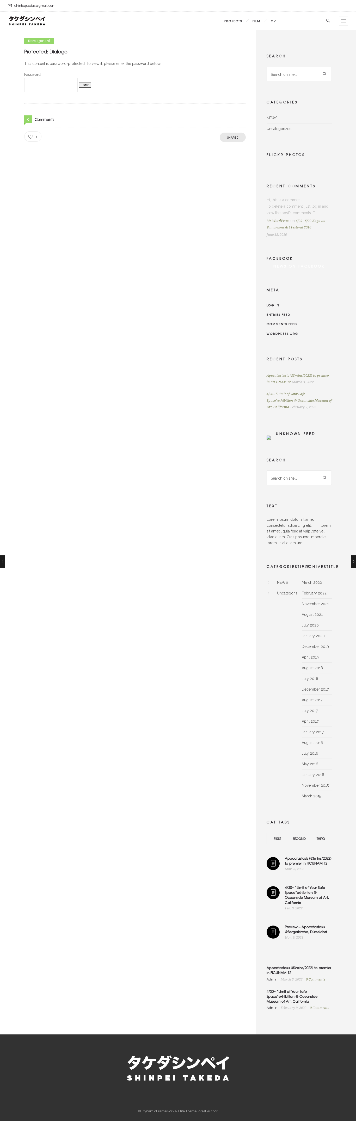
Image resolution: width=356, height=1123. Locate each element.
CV (273, 21)
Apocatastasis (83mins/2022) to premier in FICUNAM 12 (308, 861)
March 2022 (312, 582)
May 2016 (310, 764)
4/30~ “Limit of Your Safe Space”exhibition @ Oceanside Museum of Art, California (299, 400)
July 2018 (310, 679)
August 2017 (312, 700)
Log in (273, 305)
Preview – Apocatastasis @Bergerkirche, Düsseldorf (306, 929)
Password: (32, 74)
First (277, 838)
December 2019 (315, 646)
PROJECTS (233, 21)
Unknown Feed (296, 433)
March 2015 (311, 796)
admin (272, 979)
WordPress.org (282, 333)
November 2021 (315, 604)
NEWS (272, 118)
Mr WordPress (278, 221)
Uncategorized (279, 129)
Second (299, 838)
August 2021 (312, 614)
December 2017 (315, 689)
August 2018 (312, 668)
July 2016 (310, 753)
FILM (256, 21)
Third (321, 838)
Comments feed (282, 324)
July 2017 (310, 711)
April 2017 (310, 721)
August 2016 (312, 743)
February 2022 (314, 593)
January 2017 (313, 732)
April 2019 (310, 657)
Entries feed (278, 314)
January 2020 (313, 636)
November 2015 (315, 785)
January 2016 (313, 775)
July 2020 (310, 625)
